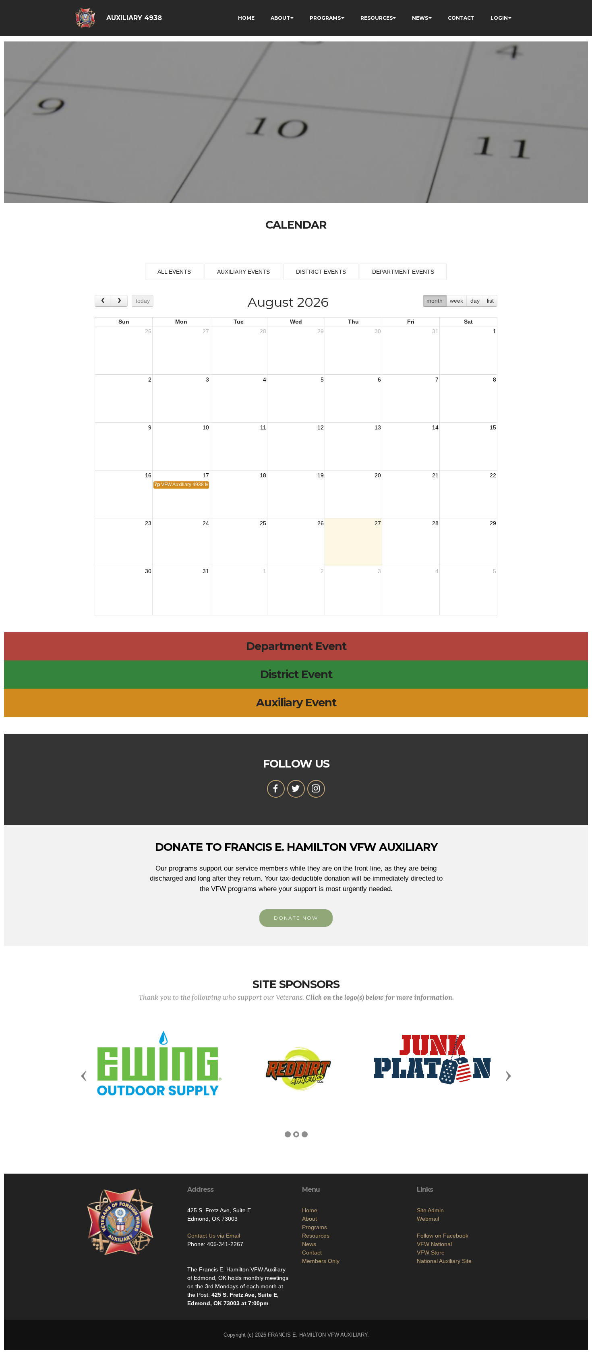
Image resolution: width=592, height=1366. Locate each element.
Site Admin (430, 1210)
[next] (119, 301)
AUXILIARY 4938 (134, 18)
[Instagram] (316, 789)
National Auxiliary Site (444, 1261)
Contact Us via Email (213, 1235)
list (490, 300)
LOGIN (499, 18)
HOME (246, 18)
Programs (314, 1227)
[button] (84, 1075)
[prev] (103, 301)
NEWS (420, 18)
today (143, 300)
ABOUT (280, 18)
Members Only (320, 1261)
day (475, 300)
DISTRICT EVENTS (321, 271)
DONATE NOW (296, 918)
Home (309, 1210)
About (309, 1218)
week (456, 300)
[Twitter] (296, 789)
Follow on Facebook (442, 1235)
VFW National (434, 1244)
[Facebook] (276, 789)
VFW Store (431, 1252)
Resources (315, 1235)
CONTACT (461, 18)
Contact (312, 1252)
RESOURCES (376, 18)
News (309, 1244)
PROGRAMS (325, 18)
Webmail (428, 1218)
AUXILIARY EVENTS (243, 271)
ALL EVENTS (174, 271)
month (434, 300)
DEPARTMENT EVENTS (403, 271)
